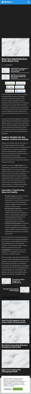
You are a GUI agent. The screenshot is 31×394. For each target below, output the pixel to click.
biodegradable (6, 250)
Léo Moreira (8, 65)
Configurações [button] (7, 389)
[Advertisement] (15, 21)
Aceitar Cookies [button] (18, 389)
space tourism (19, 165)
